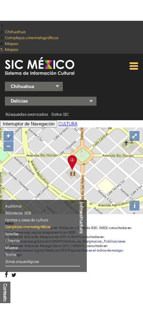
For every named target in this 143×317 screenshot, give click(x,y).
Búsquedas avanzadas (27, 114)
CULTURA (67, 123)
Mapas (11, 43)
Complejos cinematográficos (31, 37)
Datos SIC (60, 114)
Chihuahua (15, 31)
